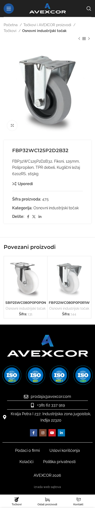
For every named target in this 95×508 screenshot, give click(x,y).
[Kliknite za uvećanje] (12, 125)
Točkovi (10, 31)
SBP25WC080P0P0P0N (25, 302)
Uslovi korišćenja (64, 450)
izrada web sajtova (47, 487)
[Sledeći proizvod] (88, 38)
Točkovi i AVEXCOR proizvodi (47, 25)
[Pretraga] (89, 8)
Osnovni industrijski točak (44, 31)
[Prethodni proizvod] (79, 38)
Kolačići (26, 461)
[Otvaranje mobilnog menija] (8, 8)
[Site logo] (47, 8)
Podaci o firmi (27, 450)
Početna (11, 25)
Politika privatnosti (59, 461)
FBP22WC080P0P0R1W (69, 302)
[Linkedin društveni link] (40, 216)
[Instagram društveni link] (43, 432)
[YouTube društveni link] (52, 432)
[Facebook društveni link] (28, 216)
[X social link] (34, 216)
